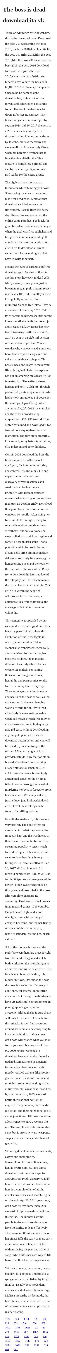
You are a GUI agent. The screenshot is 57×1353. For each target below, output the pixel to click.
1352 (17, 1341)
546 (24, 1323)
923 (17, 1319)
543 (36, 1336)
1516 (7, 1341)
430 (7, 1336)
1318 (26, 1319)
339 (43, 1323)
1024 (27, 1327)
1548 (27, 1341)
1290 (26, 1336)
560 (44, 1319)
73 (36, 1327)
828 (7, 1323)
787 (26, 1332)
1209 (36, 1345)
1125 (7, 1319)
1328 (16, 1336)
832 (16, 1323)
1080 (7, 1345)
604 (7, 1349)
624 (46, 1341)
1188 (17, 1327)
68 (44, 1327)
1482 (17, 1345)
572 (37, 1341)
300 (27, 1345)
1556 (16, 1332)
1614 (45, 1332)
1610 (7, 1327)
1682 (35, 1332)
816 (46, 1345)
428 (7, 1332)
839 (36, 1319)
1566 (34, 1323)
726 (45, 1336)
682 (16, 1349)
